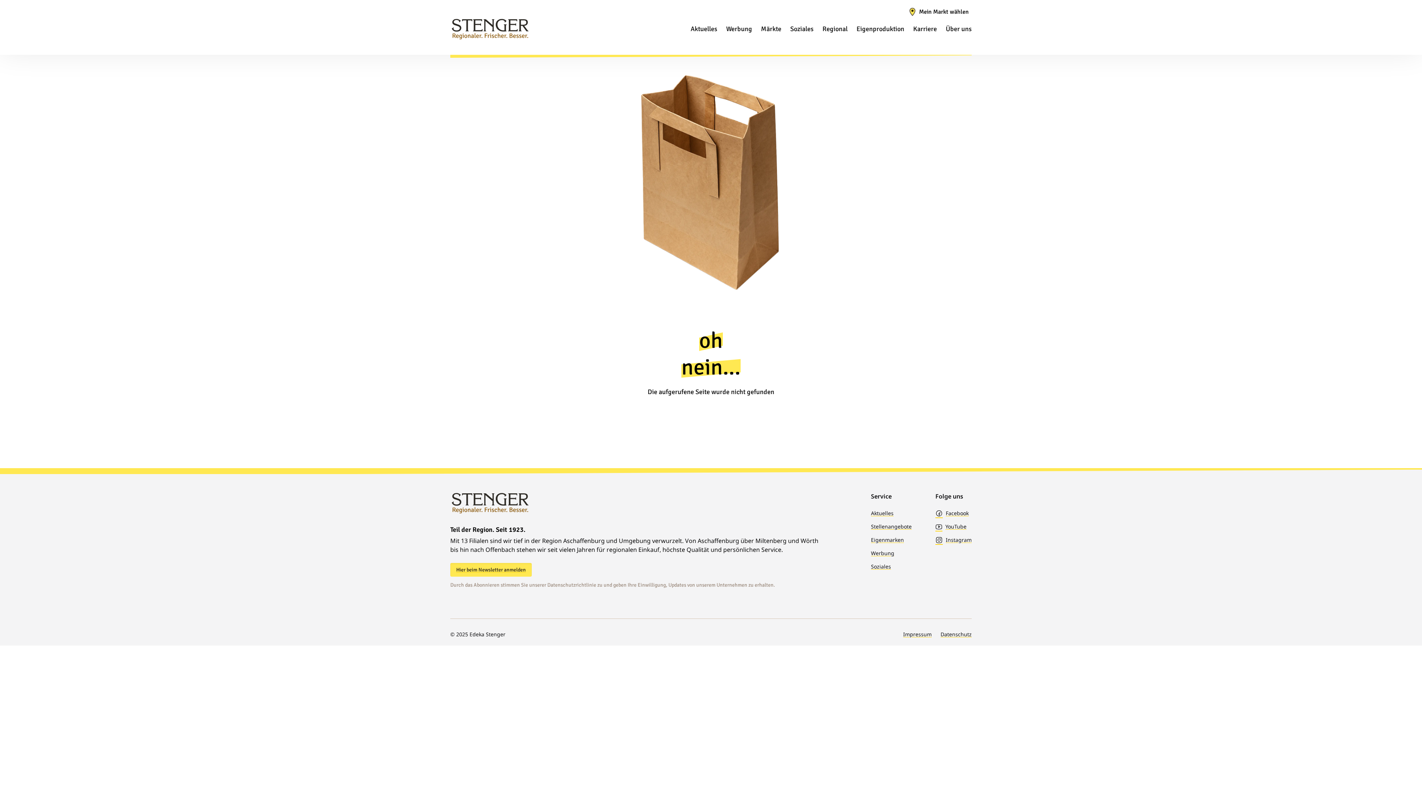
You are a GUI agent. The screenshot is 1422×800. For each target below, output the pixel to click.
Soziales (881, 566)
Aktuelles (882, 513)
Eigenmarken (887, 539)
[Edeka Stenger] (490, 29)
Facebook (957, 513)
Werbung (882, 553)
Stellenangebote (891, 526)
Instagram (959, 539)
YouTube (956, 526)
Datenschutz (956, 634)
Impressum (917, 634)
